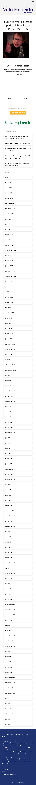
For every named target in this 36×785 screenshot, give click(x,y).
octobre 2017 (9, 474)
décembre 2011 (10, 714)
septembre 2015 (10, 573)
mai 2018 (8, 443)
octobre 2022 (9, 313)
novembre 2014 (10, 610)
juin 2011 (7, 724)
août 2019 (8, 406)
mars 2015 (8, 594)
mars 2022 (8, 328)
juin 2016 (7, 531)
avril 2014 (8, 625)
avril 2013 (8, 657)
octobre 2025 (9, 214)
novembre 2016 (10, 516)
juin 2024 (8, 255)
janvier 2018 (8, 464)
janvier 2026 (9, 198)
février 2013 (8, 667)
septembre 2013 (10, 646)
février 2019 (8, 422)
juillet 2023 (8, 287)
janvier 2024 (9, 266)
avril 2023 (8, 292)
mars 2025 (8, 229)
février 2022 (9, 334)
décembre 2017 (10, 469)
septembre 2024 (10, 250)
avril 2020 (8, 380)
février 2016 (8, 552)
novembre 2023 (10, 271)
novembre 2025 (10, 209)
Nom (10, 99)
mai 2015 (8, 589)
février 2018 (8, 459)
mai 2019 (8, 412)
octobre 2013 (9, 641)
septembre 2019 (10, 401)
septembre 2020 (10, 370)
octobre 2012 (9, 688)
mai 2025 (8, 224)
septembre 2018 (10, 433)
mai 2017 (8, 490)
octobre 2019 (9, 396)
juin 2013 (7, 651)
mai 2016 (8, 537)
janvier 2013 (8, 672)
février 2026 (9, 193)
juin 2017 (7, 485)
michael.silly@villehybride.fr (9, 774)
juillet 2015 (8, 578)
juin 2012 (7, 703)
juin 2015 (7, 584)
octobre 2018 (9, 427)
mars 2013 (8, 662)
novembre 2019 (10, 391)
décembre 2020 (10, 365)
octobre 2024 (9, 245)
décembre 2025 (10, 203)
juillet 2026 (8, 177)
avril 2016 (8, 542)
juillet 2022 (8, 318)
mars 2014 (8, 631)
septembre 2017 (10, 479)
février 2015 (8, 599)
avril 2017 (8, 495)
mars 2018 (8, 453)
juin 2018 (7, 438)
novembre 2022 (10, 307)
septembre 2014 (10, 615)
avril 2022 (8, 323)
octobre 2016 (9, 521)
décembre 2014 (10, 604)
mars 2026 (8, 188)
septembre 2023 (10, 276)
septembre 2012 (10, 693)
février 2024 (9, 261)
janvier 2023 (9, 302)
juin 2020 (8, 375)
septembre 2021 (10, 349)
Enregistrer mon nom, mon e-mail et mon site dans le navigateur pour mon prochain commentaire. (19, 107)
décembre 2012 (10, 677)
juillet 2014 (8, 620)
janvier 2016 (8, 558)
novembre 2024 (10, 240)
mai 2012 (8, 709)
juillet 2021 (8, 354)
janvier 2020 (9, 386)
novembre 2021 (10, 344)
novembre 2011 (9, 719)
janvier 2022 (9, 339)
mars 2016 (8, 547)
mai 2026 (8, 182)
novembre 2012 (10, 683)
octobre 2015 (9, 568)
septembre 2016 (10, 526)
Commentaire (18, 75)
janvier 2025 (9, 235)
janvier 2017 (8, 506)
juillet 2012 (8, 698)
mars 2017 (8, 500)
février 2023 (9, 297)
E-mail (25, 99)
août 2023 (8, 281)
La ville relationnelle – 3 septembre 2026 (17, 143)
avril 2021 (8, 360)
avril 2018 (8, 448)
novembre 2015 (10, 563)
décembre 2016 (10, 511)
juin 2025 (8, 219)
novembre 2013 (10, 636)
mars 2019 (8, 417)
